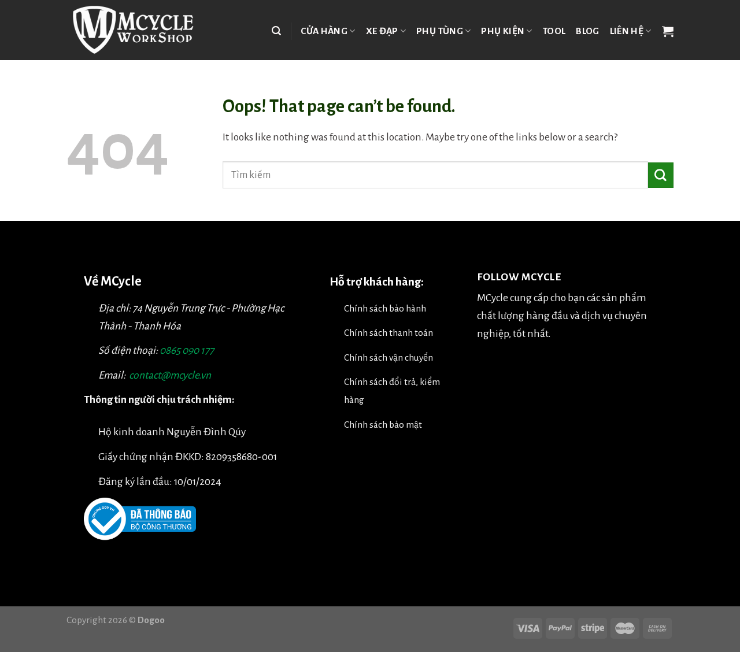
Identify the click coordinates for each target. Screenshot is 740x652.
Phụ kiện (502, 31)
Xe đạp (382, 31)
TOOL (554, 31)
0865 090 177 (187, 350)
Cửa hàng (324, 31)
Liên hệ (626, 31)
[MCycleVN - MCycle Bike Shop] (140, 30)
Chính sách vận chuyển (388, 357)
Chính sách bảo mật (383, 424)
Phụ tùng (439, 31)
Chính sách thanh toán (388, 333)
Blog (587, 31)
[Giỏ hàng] (668, 31)
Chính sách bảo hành (385, 308)
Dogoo (151, 620)
